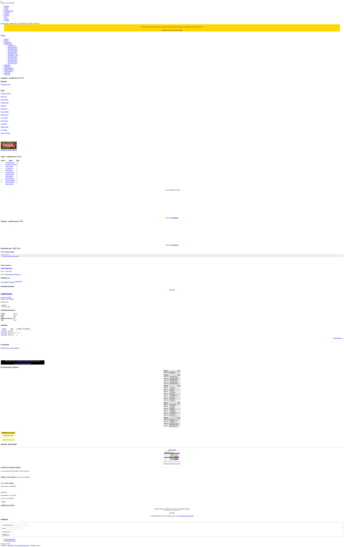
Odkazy (6, 14)
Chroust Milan (5, 112)
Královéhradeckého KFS (186, 516)
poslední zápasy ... (338, 338)
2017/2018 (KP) (22, 23)
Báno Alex (4, 96)
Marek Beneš (9, 176)
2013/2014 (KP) (12, 63)
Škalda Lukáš (4, 127)
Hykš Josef (4, 109)
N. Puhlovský (9, 168)
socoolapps (11, 545)
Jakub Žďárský (9, 178)
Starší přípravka (8, 68)
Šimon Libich (9, 184)
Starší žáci (7, 65)
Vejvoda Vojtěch (5, 133)
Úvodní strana (5, 23)
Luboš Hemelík (9, 172)
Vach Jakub (4, 130)
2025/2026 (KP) (12, 47)
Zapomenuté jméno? (10, 541)
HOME (30, 23)
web (173, 218)
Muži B (6, 40)
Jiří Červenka (10, 252)
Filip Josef (4, 105)
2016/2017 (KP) (12, 58)
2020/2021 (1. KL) (13, 55)
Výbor (6, 9)
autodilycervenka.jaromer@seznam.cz (11, 256)
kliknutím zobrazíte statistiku (9, 150)
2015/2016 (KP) (12, 60)
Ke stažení (7, 12)
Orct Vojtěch (4, 118)
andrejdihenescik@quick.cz (13, 274)
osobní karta (6, 293)
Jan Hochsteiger (9, 162)
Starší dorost (7, 42)
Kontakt (6, 20)
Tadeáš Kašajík (9, 174)
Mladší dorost (13, 23)
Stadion (6, 7)
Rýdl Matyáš (4, 121)
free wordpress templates (22, 545)
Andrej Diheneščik (6, 268)
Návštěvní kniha (9, 11)
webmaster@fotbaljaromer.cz (22, 362)
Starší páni (7, 73)
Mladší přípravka (9, 69)
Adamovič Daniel (6, 93)
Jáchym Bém (9, 166)
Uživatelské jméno (7, 525)
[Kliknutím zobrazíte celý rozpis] (172, 460)
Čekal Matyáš (5, 102)
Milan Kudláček (10, 182)
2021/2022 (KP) (12, 53)
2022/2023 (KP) (12, 52)
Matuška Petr (4, 115)
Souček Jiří (4, 124)
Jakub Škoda (9, 170)
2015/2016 (4, 333)
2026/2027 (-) (12, 45)
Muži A (6, 39)
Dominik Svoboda (10, 164)
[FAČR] (172, 513)
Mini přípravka (8, 71)
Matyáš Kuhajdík (10, 180)
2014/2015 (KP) (12, 61)
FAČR (187, 509)
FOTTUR (7, 74)
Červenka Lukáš (5, 84)
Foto (5, 17)
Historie (6, 19)
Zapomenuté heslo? (9, 539)
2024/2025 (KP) (12, 49)
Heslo (3, 528)
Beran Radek (4, 99)
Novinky (6, 6)
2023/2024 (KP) (12, 50)
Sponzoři (6, 15)
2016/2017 (4, 331)
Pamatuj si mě (6, 532)
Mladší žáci (7, 66)
